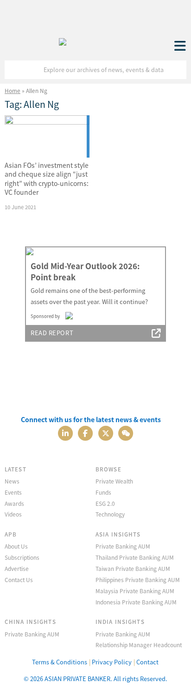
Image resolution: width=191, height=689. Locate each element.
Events (13, 492)
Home (12, 90)
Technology (110, 514)
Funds (103, 492)
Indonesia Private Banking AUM (136, 602)
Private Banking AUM (123, 546)
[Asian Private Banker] (62, 39)
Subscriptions (22, 557)
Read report (52, 332)
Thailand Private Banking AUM (135, 557)
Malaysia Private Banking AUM (135, 591)
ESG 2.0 (105, 503)
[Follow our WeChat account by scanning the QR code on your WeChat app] (125, 432)
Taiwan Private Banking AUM (133, 568)
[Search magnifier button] (177, 69)
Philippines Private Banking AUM (138, 579)
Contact (147, 661)
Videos (13, 514)
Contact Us (19, 579)
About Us (16, 546)
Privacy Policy (112, 661)
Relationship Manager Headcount (139, 645)
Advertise (17, 568)
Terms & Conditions (59, 661)
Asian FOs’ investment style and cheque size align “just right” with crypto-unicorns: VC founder (47, 178)
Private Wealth (114, 481)
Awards (14, 503)
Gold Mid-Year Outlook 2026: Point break (85, 271)
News (12, 481)
